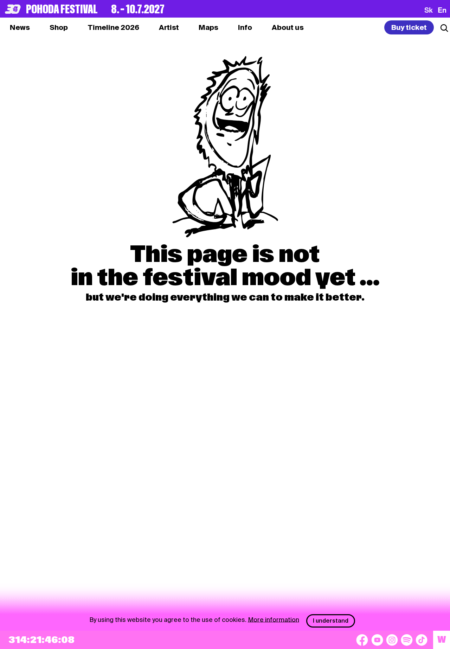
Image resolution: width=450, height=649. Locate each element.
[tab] (59, 27)
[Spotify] (407, 640)
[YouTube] (377, 640)
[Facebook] (362, 640)
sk (428, 9)
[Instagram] (392, 640)
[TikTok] (422, 640)
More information (273, 619)
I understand (330, 620)
